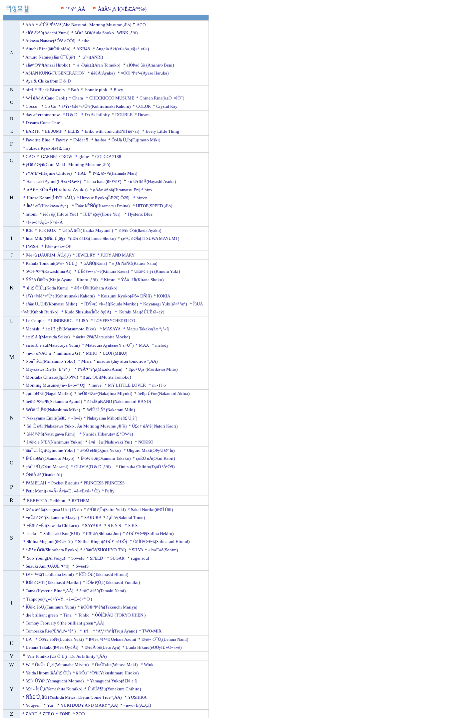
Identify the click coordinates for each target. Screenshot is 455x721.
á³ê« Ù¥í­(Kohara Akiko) (96, 287)
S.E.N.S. (115, 525)
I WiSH (32, 246)
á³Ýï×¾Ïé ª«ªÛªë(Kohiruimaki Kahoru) (97, 106)
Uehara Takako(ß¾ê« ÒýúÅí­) (52, 647)
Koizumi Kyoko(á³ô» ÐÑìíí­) (127, 295)
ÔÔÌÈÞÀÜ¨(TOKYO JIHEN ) (121, 615)
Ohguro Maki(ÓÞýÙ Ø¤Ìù (150, 450)
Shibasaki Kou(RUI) (61, 533)
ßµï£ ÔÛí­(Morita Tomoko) (107, 377)
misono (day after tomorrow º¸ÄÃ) (127, 361)
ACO (141, 24)
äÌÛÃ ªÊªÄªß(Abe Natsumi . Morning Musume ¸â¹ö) (85, 24)
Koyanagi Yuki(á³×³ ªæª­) (165, 303)
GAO (30, 156)
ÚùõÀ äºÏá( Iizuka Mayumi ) (88, 230)
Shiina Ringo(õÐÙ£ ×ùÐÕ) (102, 541)
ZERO (48, 713)
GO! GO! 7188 (108, 156)
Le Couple (36, 320)
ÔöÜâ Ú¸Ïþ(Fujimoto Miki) (136, 139)
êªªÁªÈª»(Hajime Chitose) (49, 173)
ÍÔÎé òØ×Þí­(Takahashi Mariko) (54, 582)
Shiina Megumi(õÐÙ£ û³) (51, 541)
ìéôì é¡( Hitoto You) (60, 214)
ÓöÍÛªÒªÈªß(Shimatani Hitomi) (161, 541)
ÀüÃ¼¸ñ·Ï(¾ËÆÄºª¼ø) (122, 9)
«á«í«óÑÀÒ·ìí (38, 353)
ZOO (80, 713)
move (97, 385)
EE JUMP (53, 131)
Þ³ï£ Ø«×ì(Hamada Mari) (115, 173)
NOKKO (145, 442)
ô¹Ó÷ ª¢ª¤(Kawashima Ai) (48, 271)
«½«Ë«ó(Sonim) (163, 549)
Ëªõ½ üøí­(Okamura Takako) (106, 458)
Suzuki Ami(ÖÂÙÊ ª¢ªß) (48, 566)
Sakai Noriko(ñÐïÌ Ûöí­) (152, 509)
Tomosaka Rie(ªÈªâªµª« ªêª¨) (52, 631)
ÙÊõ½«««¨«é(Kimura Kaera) (103, 271)
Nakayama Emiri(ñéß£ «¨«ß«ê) (54, 418)
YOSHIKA (137, 697)
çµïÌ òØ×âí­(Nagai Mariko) (49, 393)
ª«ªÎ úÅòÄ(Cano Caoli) (47, 97)
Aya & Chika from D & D (49, 81)
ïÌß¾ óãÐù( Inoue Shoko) (93, 238)
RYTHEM (81, 500)
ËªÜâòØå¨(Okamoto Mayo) (50, 458)
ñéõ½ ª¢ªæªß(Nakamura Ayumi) (54, 401)
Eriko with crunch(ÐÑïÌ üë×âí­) (112, 131)
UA (29, 639)
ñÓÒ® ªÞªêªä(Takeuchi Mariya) (109, 607)
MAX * (147, 345)
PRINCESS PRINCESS (104, 482)
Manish (32, 328)
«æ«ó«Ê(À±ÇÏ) (138, 705)
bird (29, 89)
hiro (148, 189)
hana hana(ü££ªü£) (104, 181)
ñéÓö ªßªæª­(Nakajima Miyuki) (105, 393)
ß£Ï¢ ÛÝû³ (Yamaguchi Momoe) (55, 680)
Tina (67, 615)
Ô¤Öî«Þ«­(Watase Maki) (116, 664)
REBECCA (37, 500)
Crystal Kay (167, 106)
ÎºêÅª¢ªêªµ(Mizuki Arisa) (100, 369)
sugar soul (140, 558)
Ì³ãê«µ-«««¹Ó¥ (58, 246)
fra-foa (100, 139)
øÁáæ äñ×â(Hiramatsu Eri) (116, 189)
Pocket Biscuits (65, 482)
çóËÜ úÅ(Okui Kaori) (156, 458)
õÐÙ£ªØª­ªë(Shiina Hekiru (148, 533)
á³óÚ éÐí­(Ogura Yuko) (101, 450)
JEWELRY (85, 255)
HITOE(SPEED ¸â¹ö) (154, 205)
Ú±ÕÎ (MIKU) (115, 353)
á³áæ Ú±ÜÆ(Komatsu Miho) (51, 303)
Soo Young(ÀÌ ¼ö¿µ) (46, 558)
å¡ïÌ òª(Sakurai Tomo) (126, 517)
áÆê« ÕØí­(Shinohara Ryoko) (52, 549)
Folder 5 (80, 139)
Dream (144, 114)
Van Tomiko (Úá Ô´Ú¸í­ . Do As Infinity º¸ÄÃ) (67, 656)
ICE (29, 230)
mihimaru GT (69, 353)
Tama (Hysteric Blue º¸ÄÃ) (49, 590)
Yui (50, 705)
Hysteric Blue (140, 214)
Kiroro (110, 279)
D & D (72, 114)
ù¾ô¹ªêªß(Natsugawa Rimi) (51, 434)
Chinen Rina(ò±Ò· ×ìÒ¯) (162, 97)
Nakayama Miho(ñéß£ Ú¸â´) (113, 418)
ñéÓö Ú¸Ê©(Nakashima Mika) (53, 409)
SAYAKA (93, 525)
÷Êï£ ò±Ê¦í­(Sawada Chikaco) (53, 525)
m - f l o (159, 385)
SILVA (137, 549)
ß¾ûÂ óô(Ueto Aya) (103, 647)
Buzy (118, 89)
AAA (29, 24)
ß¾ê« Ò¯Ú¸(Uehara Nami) (165, 639)
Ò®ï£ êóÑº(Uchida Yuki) (62, 639)
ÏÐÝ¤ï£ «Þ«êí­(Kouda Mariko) (110, 303)
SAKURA (92, 517)
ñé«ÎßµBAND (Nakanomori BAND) (119, 401)
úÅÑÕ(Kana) (95, 263)
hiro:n (142, 197)
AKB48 (83, 48)
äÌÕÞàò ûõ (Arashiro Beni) (150, 65)
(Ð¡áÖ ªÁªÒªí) (162, 466)
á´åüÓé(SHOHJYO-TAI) (105, 549)
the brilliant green (41, 615)
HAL (82, 173)
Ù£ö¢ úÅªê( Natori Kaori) (155, 426)
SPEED (97, 558)
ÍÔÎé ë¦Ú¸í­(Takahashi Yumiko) (112, 582)
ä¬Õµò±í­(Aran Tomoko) (98, 65)
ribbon (59, 500)
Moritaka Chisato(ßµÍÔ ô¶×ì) (52, 377)
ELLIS (73, 131)
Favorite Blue (38, 139)
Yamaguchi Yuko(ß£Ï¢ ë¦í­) (113, 680)
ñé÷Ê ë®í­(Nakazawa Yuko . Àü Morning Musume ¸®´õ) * (79, 426)
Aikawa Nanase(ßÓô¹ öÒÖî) (50, 40)
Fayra (61, 139)
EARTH (32, 131)
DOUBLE (124, 114)
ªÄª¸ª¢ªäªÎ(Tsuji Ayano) (117, 631)
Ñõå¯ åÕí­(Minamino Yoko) (51, 361)
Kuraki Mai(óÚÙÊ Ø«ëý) (141, 311)
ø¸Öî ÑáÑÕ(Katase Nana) (134, 263)
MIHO (91, 353)
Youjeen (34, 705)
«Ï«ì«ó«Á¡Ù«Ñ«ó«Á (44, 222)
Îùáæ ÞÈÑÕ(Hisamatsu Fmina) (102, 205)
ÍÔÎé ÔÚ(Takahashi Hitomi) (103, 574)
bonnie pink (95, 89)
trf (86, 631)
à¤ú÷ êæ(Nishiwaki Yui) (110, 442)
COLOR (143, 106)
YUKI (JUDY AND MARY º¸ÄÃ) (89, 705)
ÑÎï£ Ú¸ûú (36, 697)
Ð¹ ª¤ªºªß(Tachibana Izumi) (50, 574)
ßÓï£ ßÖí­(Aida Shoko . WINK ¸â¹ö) (106, 32)
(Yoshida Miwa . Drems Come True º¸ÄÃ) (84, 697)
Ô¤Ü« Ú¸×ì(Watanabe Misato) (62, 664)
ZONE (65, 713)
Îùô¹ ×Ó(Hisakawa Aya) (47, 205)
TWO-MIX (153, 631)
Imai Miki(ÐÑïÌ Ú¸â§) (46, 238)
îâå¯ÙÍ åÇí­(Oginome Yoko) (51, 450)
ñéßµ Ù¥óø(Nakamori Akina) (164, 393)
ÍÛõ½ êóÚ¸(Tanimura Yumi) (51, 607)
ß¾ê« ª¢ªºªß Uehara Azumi (112, 639)
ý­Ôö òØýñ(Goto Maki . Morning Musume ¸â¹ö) (68, 164)
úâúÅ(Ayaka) (103, 73)
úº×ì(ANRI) (93, 57)
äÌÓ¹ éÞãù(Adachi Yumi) (47, 32)
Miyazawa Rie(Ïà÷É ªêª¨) (49, 369)
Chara (78, 97)
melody (162, 345)
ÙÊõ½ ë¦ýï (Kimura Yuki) (157, 271)
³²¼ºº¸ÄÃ (75, 9)
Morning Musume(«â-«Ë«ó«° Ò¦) (55, 385)
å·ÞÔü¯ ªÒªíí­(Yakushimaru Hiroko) (107, 672)
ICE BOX (47, 230)
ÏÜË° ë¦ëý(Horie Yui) (101, 214)
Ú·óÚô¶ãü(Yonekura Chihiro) (114, 688)
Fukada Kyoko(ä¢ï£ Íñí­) (49, 148)
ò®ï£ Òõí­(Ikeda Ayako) (140, 230)
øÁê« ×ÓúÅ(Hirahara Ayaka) (57, 189)
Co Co (50, 106)
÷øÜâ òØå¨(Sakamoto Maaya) (52, 517)
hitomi (32, 214)
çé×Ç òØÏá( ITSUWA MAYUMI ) (150, 238)
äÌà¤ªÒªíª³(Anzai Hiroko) (48, 65)
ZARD (31, 713)
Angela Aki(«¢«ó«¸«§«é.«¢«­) (122, 48)
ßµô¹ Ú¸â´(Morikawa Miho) (153, 369)
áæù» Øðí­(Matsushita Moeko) (103, 336)
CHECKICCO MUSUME (112, 97)
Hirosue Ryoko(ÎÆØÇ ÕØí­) (105, 197)
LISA (83, 320)
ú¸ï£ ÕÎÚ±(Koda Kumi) (47, 287)
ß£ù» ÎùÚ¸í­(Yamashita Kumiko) (54, 688)
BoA (75, 89)
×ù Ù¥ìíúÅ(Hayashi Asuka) (152, 181)
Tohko (84, 615)
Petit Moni (35, 490)
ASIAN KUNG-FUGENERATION (55, 73)
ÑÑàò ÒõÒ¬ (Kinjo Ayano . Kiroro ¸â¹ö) (62, 279)
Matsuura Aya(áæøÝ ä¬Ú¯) (110, 345)
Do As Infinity (97, 114)
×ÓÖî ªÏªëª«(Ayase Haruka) (145, 73)
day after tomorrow (43, 114)
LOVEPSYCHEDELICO (114, 320)
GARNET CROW (56, 156)
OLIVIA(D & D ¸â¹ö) (93, 466)
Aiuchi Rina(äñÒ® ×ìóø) (49, 48)
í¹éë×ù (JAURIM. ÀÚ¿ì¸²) (48, 255)
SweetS (82, 566)
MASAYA (111, 328)
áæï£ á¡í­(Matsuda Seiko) (48, 336)
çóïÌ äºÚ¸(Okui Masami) (47, 466)
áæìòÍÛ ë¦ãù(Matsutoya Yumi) (53, 345)
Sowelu (78, 558)
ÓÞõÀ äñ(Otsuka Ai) (44, 474)
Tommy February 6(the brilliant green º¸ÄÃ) (65, 623)
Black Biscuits (51, 89)
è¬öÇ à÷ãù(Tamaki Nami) (103, 590)
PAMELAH (36, 482)
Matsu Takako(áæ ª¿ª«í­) (148, 328)
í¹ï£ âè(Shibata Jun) (103, 533)
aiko (86, 40)
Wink (149, 664)
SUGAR (117, 558)
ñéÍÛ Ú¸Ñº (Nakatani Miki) (111, 409)
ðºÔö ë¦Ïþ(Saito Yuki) (106, 509)
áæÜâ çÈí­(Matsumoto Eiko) (71, 328)
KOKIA (163, 295)
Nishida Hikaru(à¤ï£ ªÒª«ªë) (109, 434)
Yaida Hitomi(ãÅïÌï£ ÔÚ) (48, 672)
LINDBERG (62, 320)
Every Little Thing (163, 131)
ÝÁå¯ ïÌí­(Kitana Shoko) (142, 279)
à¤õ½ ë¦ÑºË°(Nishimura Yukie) (54, 442)
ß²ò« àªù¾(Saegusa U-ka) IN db (54, 509)
